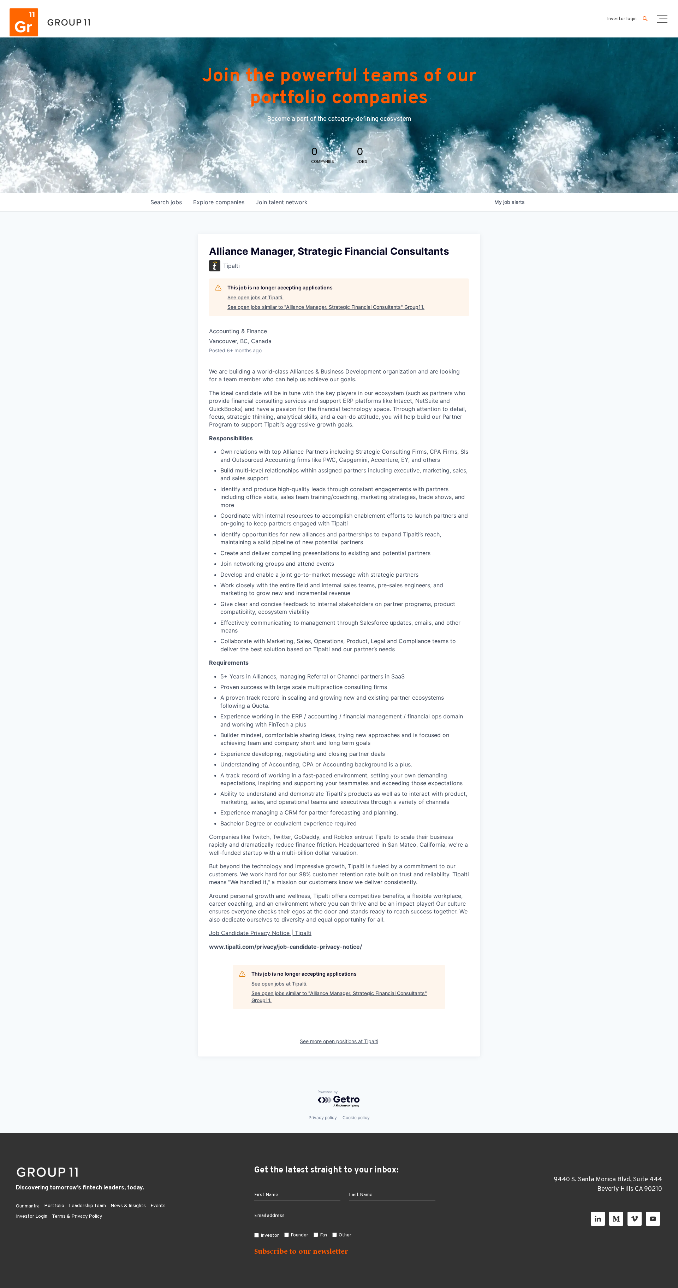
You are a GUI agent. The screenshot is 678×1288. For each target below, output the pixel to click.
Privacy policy (323, 1117)
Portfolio (54, 1206)
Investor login (622, 19)
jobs (166, 202)
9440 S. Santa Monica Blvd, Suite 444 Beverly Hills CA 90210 (608, 1184)
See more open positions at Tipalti (339, 1041)
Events (158, 1206)
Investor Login (31, 1216)
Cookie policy (356, 1117)
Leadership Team (87, 1206)
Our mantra (28, 1206)
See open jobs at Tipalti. (255, 297)
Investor (270, 1236)
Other (345, 1235)
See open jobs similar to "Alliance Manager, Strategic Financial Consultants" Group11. (325, 307)
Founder (299, 1235)
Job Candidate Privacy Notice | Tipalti (260, 932)
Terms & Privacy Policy (77, 1216)
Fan (323, 1235)
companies (218, 202)
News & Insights (128, 1206)
